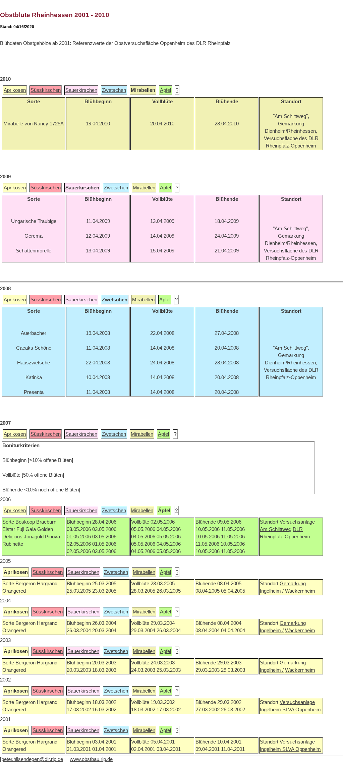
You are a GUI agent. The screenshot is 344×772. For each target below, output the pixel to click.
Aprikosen (15, 90)
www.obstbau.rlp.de (91, 759)
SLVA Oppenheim (301, 709)
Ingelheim (271, 709)
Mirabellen (144, 187)
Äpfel (165, 90)
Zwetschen (114, 90)
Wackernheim (300, 591)
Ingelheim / (272, 591)
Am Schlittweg (275, 529)
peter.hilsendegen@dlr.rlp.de (32, 759)
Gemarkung (293, 583)
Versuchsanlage (297, 522)
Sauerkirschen (81, 90)
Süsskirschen (46, 90)
